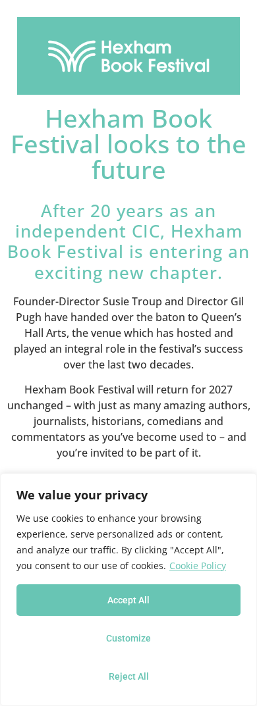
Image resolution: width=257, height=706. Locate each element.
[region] (128, 589)
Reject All (129, 676)
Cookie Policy (197, 565)
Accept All (128, 600)
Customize (128, 638)
